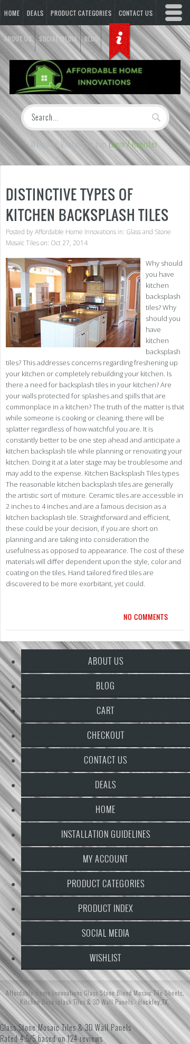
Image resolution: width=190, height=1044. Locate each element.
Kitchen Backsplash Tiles (53, 1001)
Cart (106, 710)
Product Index (105, 908)
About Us (106, 661)
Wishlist (105, 957)
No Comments (146, 616)
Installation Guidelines (105, 834)
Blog (105, 685)
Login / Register (133, 143)
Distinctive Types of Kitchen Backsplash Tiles (87, 204)
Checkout (106, 735)
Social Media (106, 933)
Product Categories (81, 13)
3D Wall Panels (113, 1001)
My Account (105, 858)
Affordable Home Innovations (75, 231)
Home (12, 13)
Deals (35, 13)
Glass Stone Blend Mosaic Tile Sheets (133, 992)
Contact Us (105, 760)
